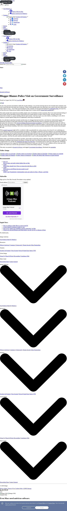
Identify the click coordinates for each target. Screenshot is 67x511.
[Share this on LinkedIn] (64, 79)
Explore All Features (21, 17)
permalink (53, 147)
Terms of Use (11, 488)
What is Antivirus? (5, 245)
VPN (14, 24)
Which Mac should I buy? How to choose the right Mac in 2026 (19, 166)
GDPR (25, 488)
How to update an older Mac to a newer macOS (15, 225)
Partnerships (37, 245)
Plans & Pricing (9, 256)
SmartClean (16, 22)
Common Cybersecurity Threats (18, 245)
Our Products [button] (6, 8)
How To (5, 161)
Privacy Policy (4, 488)
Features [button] (5, 15)
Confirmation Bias (54, 108)
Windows (14, 239)
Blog (4, 54)
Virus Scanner (14, 250)
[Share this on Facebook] (64, 71)
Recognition (17, 256)
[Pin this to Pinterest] (64, 83)
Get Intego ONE (6, 2)
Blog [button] (4, 27)
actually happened (7, 130)
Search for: (3, 64)
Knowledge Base (4, 261)
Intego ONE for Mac (17, 11)
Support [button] (5, 29)
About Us (2, 256)
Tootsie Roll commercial (46, 110)
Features (5, 42)
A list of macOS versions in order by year (14, 227)
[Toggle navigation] (1, 4)
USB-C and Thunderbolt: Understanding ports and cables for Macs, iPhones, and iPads (25, 172)
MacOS (9, 239)
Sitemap (29, 488)
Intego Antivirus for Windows (19, 13)
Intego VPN (32, 250)
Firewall (15, 20)
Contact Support (13, 261)
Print (1, 87)
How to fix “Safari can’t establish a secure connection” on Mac (19, 228)
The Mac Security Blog (6, 62)
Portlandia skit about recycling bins (26, 141)
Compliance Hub (24, 256)
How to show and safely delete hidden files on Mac (16, 163)
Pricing (5, 52)
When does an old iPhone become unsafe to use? (15, 169)
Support (5, 55)
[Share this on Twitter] (64, 75)
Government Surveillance (35, 147)
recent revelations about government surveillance (29, 123)
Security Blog (30, 245)
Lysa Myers (20, 100)
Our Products (6, 36)
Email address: (4, 182)
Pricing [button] (5, 26)
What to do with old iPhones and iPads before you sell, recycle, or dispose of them (24, 230)
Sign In (7, 60)
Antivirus (15, 18)
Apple (4, 164)
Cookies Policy (19, 488)
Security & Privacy (5, 92)
